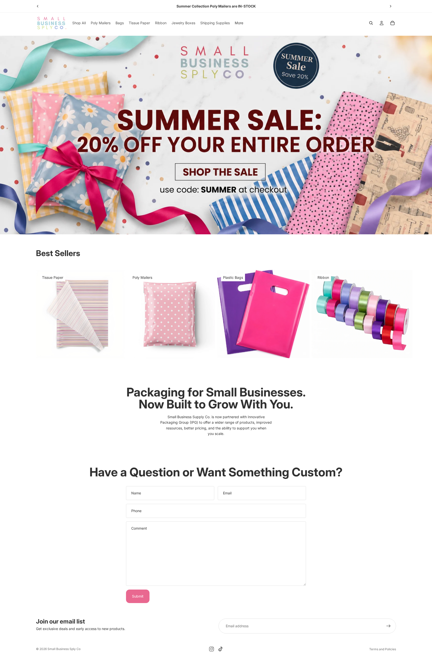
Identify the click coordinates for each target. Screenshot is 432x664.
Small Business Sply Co (64, 649)
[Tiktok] (221, 649)
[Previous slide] (37, 6)
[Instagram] (211, 649)
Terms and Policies (382, 649)
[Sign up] (388, 626)
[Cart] (392, 22)
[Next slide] (390, 6)
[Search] (371, 22)
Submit (138, 596)
